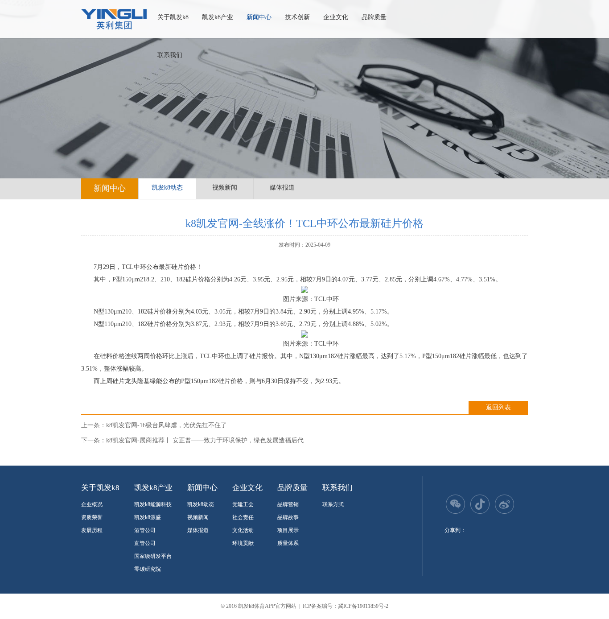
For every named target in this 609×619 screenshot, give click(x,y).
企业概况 (92, 504)
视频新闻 (224, 187)
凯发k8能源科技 (153, 504)
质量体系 (288, 543)
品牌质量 (374, 17)
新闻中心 (259, 17)
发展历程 (92, 530)
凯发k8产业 (217, 17)
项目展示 (288, 530)
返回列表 (498, 407)
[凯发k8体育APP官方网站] (114, 19)
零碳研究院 (147, 569)
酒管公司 (145, 530)
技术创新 (297, 17)
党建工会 (243, 504)
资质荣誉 (92, 517)
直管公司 (145, 543)
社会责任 (243, 517)
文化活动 (243, 530)
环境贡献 (243, 543)
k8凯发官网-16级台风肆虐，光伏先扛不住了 (166, 425)
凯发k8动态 (167, 187)
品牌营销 (288, 504)
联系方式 (333, 504)
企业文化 (335, 17)
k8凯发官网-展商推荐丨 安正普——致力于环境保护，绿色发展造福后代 (205, 440)
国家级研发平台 (153, 556)
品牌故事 (288, 517)
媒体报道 (282, 187)
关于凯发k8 (173, 17)
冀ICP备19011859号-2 (363, 606)
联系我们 (169, 55)
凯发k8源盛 (147, 517)
